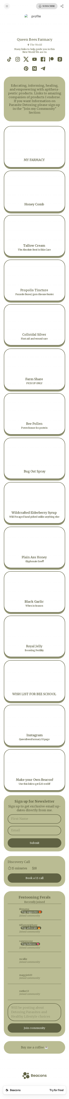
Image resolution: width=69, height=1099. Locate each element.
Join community (34, 1028)
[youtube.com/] (34, 59)
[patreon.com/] (51, 59)
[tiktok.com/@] (9, 59)
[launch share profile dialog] (62, 6)
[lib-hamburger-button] (7, 6)
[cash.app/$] (60, 59)
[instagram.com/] (17, 59)
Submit (34, 843)
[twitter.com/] (26, 59)
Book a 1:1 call (34, 878)
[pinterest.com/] (26, 69)
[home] (34, 1076)
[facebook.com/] (43, 59)
